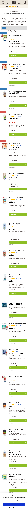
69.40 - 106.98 (15, 304)
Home (2, 9)
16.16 (12, 431)
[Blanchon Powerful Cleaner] (4, 253)
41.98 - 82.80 (15, 69)
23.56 (12, 229)
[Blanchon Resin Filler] (4, 304)
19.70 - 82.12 (15, 119)
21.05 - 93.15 (15, 93)
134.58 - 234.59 (16, 354)
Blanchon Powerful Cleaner (16, 250)
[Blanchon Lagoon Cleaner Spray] (4, 277)
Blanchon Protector (14, 402)
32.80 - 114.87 (15, 41)
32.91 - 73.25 (15, 148)
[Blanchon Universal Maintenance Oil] (4, 226)
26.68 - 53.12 (15, 178)
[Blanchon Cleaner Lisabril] (4, 432)
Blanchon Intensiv (14, 349)
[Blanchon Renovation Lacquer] (4, 326)
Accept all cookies (14, 504)
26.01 (12, 202)
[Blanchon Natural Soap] (4, 117)
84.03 (12, 476)
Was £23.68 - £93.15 (13, 121)
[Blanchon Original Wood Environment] (4, 38)
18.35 (12, 255)
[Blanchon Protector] (4, 405)
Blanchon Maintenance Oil (16, 173)
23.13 (12, 407)
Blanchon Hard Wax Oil (15, 143)
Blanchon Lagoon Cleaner (16, 197)
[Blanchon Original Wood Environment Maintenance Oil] (4, 379)
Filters (4, 27)
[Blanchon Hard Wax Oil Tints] (4, 66)
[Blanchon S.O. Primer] (4, 477)
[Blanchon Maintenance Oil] (4, 176)
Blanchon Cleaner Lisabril (16, 429)
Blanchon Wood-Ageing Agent (17, 91)
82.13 (12, 328)
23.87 (12, 383)
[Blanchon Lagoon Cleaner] (4, 200)
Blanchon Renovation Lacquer (17, 323)
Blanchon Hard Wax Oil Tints (17, 64)
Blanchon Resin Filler (15, 302)
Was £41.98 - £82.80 (13, 149)
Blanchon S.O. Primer (15, 474)
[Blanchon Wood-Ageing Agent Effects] (4, 453)
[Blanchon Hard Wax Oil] (4, 145)
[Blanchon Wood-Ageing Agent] (4, 94)
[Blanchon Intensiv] (4, 352)
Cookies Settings (13, 507)
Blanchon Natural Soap (15, 114)
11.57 (11, 281)
